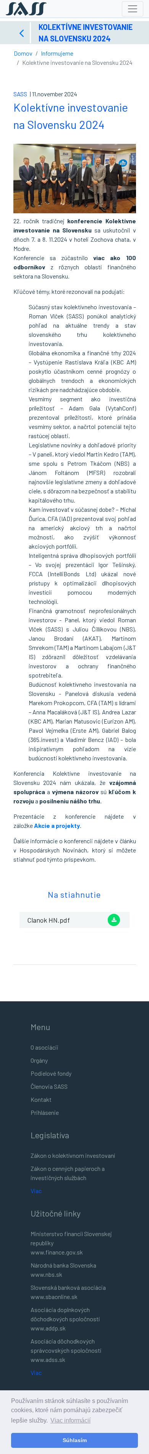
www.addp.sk (48, 1328)
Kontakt (41, 1099)
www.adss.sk (48, 1359)
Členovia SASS (49, 1086)
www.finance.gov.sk (57, 1252)
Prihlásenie (45, 1112)
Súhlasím (75, 1440)
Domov (23, 53)
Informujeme (57, 53)
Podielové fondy (51, 1073)
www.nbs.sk (46, 1274)
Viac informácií (70, 1420)
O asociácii (44, 1047)
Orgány (39, 1060)
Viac (36, 1190)
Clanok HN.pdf (48, 920)
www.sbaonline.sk (54, 1296)
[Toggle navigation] (132, 8)
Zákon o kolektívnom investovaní (73, 1155)
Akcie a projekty (57, 825)
